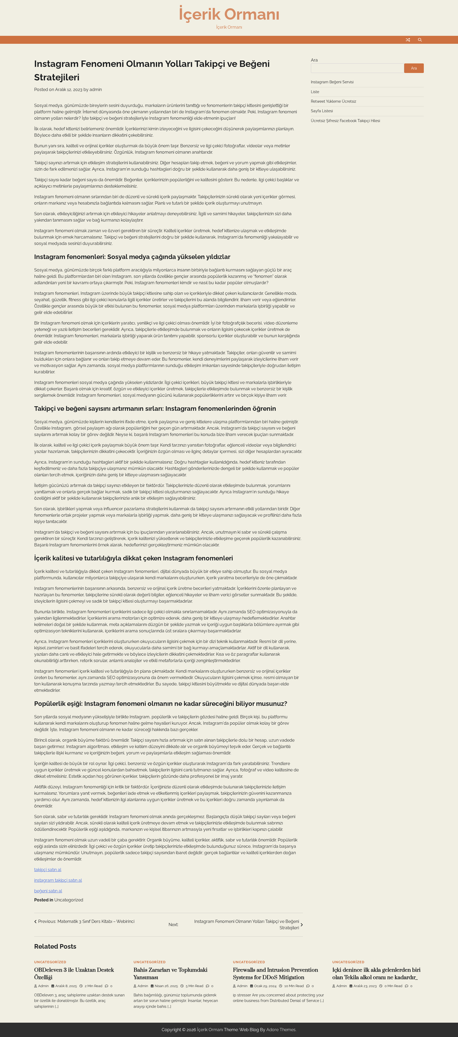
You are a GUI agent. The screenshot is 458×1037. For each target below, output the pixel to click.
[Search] (420, 40)
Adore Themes (281, 1029)
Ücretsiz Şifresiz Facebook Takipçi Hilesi (345, 121)
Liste (315, 92)
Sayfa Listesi (322, 111)
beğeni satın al (48, 890)
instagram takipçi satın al (58, 880)
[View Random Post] (408, 39)
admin (96, 89)
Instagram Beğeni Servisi (332, 82)
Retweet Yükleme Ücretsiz (333, 101)
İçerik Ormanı (229, 14)
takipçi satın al (47, 869)
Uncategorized (68, 899)
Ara (314, 60)
